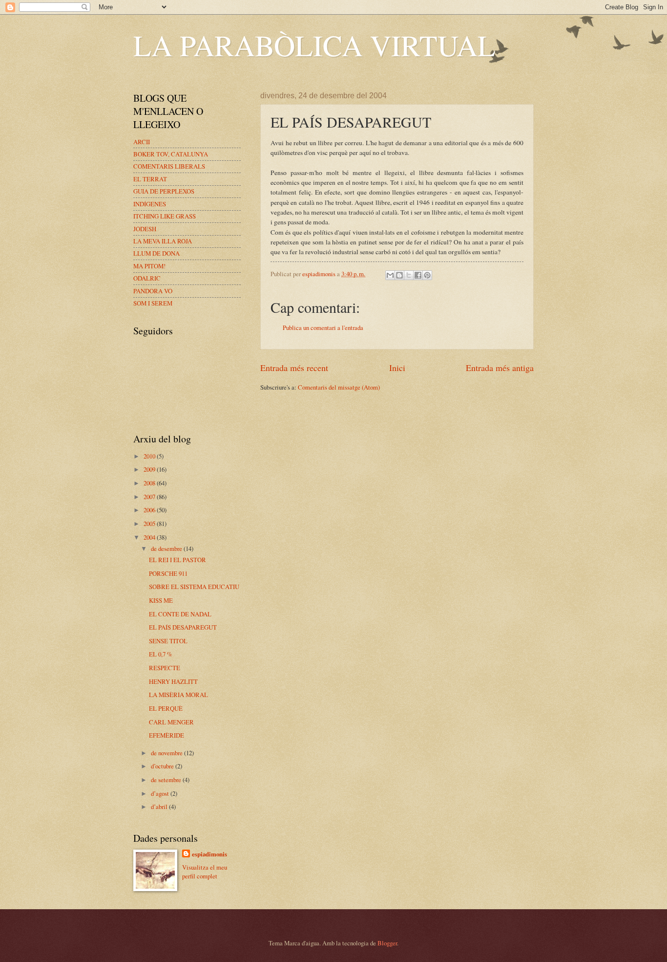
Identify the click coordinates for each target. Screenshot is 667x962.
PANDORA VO (152, 290)
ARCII (141, 141)
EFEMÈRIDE (166, 735)
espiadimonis (209, 854)
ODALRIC (147, 278)
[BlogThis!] (399, 275)
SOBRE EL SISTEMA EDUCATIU (194, 586)
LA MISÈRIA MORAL (178, 694)
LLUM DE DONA (156, 253)
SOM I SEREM (152, 303)
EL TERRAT (150, 179)
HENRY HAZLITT (173, 681)
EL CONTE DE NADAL (180, 614)
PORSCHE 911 (168, 573)
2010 (150, 456)
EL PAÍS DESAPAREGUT (183, 627)
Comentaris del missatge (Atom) (339, 387)
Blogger (387, 943)
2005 (150, 523)
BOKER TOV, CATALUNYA (170, 154)
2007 (150, 496)
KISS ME (161, 600)
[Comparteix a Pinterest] (427, 275)
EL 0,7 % (160, 654)
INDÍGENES (149, 203)
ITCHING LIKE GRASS (164, 216)
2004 (150, 537)
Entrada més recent (294, 367)
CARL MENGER (171, 722)
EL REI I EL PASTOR (177, 559)
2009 (150, 469)
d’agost (160, 793)
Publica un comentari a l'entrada (323, 327)
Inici (397, 367)
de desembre (167, 548)
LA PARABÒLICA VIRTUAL (314, 45)
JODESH (144, 228)
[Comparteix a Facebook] (418, 275)
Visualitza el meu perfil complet (204, 871)
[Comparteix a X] (409, 275)
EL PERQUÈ (166, 708)
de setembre (167, 779)
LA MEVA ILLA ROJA (162, 241)
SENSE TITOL (168, 640)
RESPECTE (164, 667)
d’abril (160, 806)
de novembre (167, 752)
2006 (150, 509)
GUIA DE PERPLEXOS (163, 191)
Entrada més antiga (500, 367)
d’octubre (163, 766)
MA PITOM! (149, 266)
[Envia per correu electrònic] (390, 275)
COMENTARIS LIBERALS (169, 166)
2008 (150, 483)
